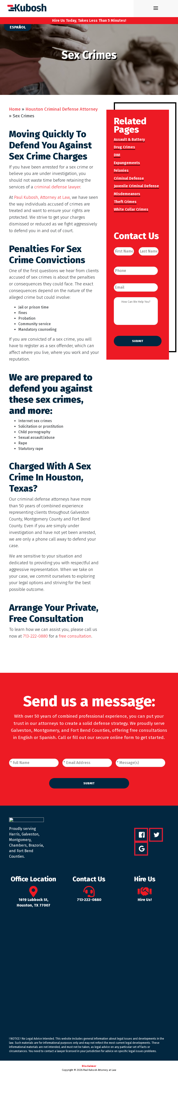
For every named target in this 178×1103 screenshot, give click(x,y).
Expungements (127, 163)
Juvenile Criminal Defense (136, 186)
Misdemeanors (127, 194)
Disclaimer (89, 1066)
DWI (117, 155)
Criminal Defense (129, 178)
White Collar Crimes (131, 209)
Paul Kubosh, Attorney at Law (42, 197)
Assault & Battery (129, 139)
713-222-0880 (35, 636)
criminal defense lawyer (57, 187)
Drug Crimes (124, 147)
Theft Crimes (125, 201)
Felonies (121, 170)
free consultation (75, 636)
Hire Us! (145, 899)
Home (15, 109)
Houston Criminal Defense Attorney (61, 109)
